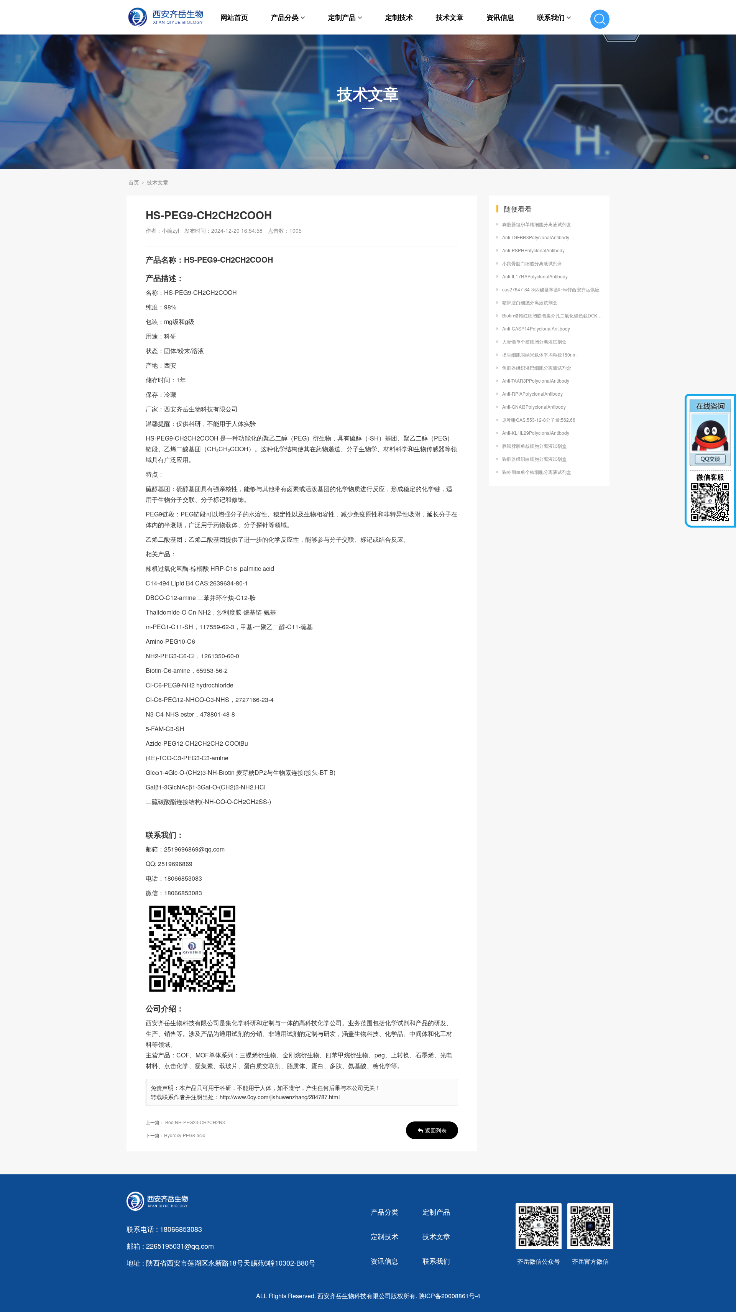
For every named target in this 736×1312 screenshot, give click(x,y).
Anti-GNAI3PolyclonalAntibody (534, 406)
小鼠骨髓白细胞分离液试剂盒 (532, 263)
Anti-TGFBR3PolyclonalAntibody (535, 237)
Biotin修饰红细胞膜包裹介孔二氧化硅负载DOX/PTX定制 (552, 315)
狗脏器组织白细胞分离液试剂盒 (534, 458)
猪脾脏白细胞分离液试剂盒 (529, 302)
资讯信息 (500, 17)
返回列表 (436, 1130)
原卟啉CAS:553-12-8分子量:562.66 (538, 419)
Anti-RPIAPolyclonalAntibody (532, 393)
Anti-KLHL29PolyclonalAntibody (535, 432)
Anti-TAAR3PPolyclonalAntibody (535, 380)
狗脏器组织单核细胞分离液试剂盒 (536, 224)
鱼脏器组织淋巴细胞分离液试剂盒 (536, 367)
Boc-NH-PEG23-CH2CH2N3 (195, 1122)
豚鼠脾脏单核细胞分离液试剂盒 (534, 445)
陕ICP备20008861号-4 (449, 1295)
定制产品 (342, 17)
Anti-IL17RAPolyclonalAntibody (535, 276)
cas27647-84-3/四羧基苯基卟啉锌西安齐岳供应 (551, 289)
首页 (133, 182)
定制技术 (399, 17)
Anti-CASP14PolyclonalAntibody (536, 328)
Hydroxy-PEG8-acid (184, 1135)
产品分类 (285, 17)
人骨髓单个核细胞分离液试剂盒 (534, 341)
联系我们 (551, 17)
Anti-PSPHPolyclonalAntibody (533, 250)
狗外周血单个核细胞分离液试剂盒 (536, 472)
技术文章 (449, 17)
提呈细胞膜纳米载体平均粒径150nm (539, 354)
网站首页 (234, 17)
